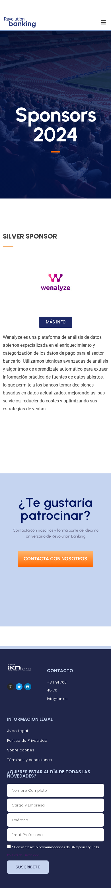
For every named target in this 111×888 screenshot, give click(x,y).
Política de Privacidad (23, 855)
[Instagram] (10, 686)
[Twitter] (19, 686)
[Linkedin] (27, 686)
